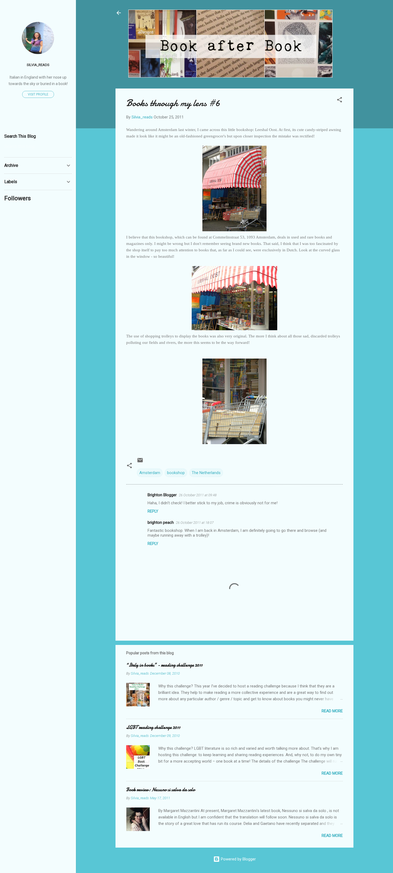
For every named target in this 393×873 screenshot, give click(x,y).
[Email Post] (140, 462)
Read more (332, 711)
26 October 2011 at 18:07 (195, 523)
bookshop (176, 472)
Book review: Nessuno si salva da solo (160, 789)
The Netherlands (206, 472)
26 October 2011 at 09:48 (198, 495)
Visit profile (38, 94)
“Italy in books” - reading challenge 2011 (164, 665)
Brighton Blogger (162, 495)
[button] (339, 101)
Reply (153, 511)
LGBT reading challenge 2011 (153, 727)
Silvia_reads (38, 65)
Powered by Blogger (238, 859)
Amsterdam (149, 472)
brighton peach (161, 522)
